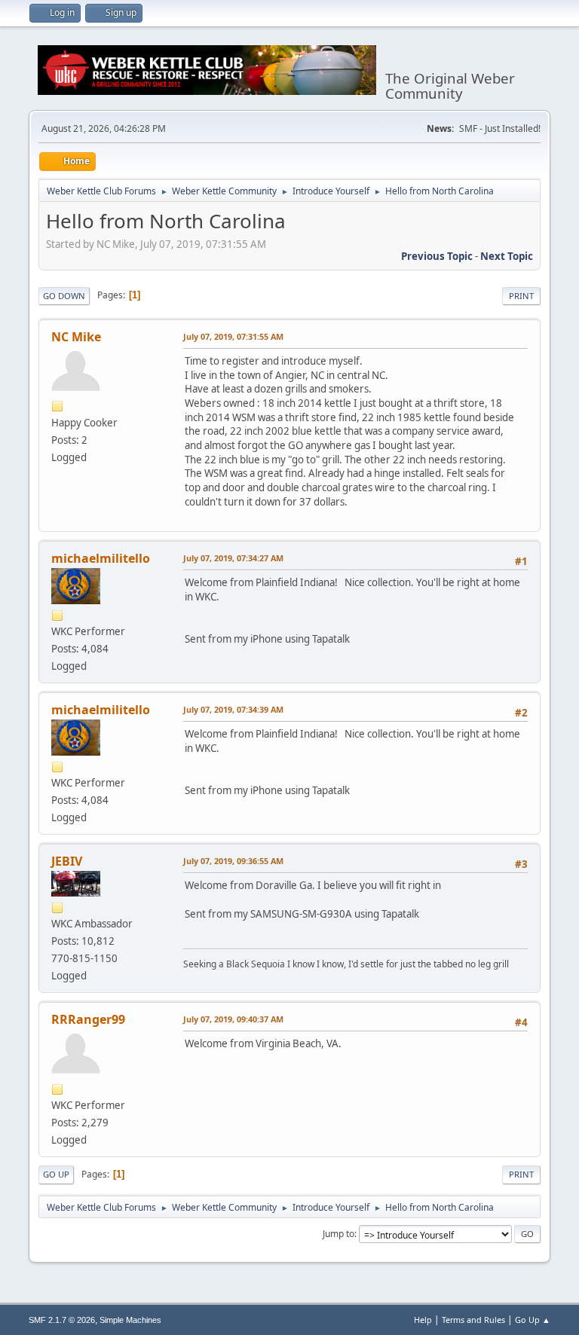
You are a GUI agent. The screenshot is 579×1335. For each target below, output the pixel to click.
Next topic (506, 256)
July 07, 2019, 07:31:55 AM (233, 336)
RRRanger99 (88, 1019)
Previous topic (437, 256)
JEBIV (66, 861)
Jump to (338, 1233)
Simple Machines (130, 1319)
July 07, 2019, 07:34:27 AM (233, 558)
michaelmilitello (100, 558)
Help (423, 1319)
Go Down (64, 295)
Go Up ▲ (532, 1319)
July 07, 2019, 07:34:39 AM (233, 709)
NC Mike (76, 336)
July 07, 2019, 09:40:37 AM (233, 1019)
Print (521, 295)
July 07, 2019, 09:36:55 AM (233, 860)
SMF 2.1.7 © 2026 (62, 1319)
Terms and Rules (473, 1319)
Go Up (56, 1174)
